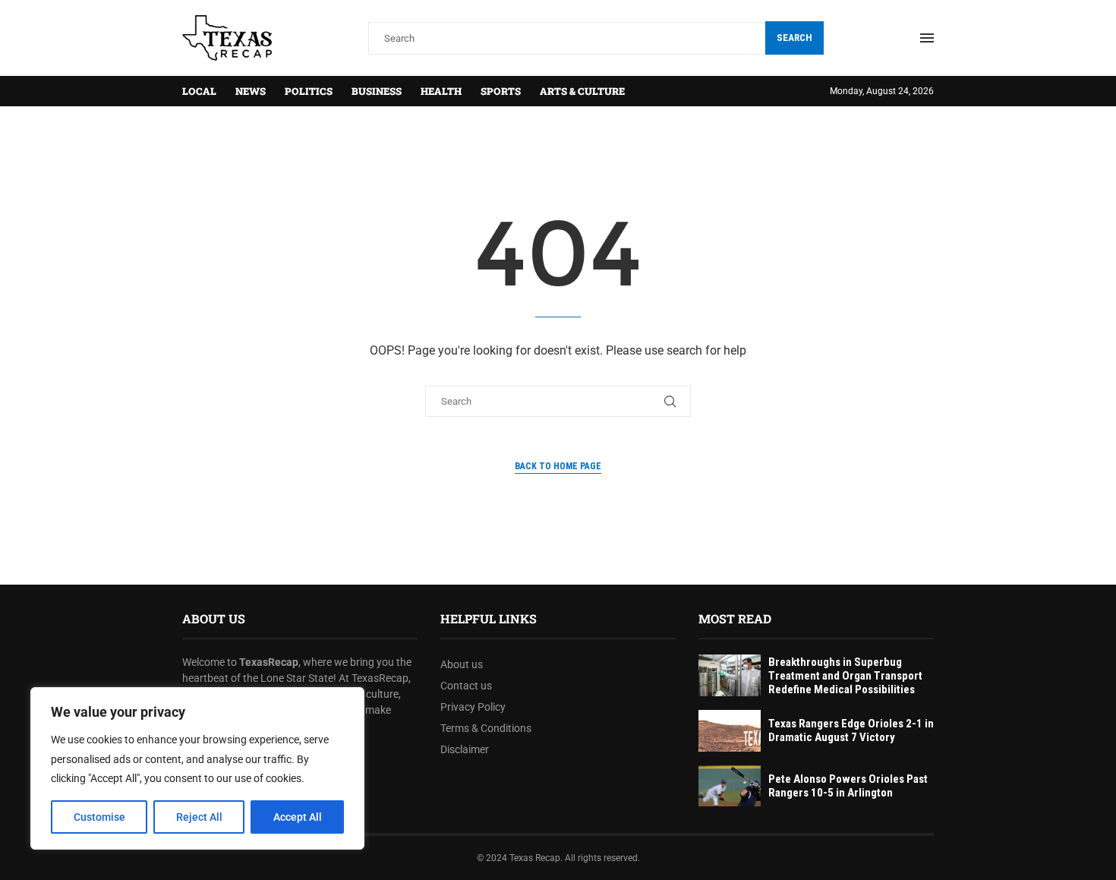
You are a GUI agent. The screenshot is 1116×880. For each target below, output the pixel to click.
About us (461, 664)
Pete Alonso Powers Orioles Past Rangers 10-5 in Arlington (848, 786)
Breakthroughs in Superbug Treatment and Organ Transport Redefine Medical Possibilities (845, 675)
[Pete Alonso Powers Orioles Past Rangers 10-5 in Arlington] (729, 786)
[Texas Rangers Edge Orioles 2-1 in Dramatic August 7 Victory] (729, 731)
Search (794, 37)
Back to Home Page (558, 466)
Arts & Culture (582, 91)
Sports (501, 91)
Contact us (466, 685)
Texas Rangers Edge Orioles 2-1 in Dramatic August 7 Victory (851, 730)
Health (441, 91)
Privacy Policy (473, 707)
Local (199, 91)
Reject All (199, 817)
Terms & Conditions (485, 728)
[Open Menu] (927, 38)
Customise (99, 817)
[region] (197, 768)
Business (377, 91)
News (250, 91)
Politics (309, 91)
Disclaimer (464, 749)
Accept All (297, 817)
